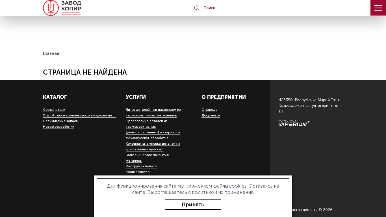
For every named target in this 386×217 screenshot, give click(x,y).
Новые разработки (58, 127)
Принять (193, 204)
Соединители (54, 110)
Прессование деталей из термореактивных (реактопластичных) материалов (153, 126)
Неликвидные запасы (60, 121)
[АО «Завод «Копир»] (74, 8)
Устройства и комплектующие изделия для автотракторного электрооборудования (112, 115)
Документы (210, 115)
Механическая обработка (147, 138)
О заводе (209, 110)
